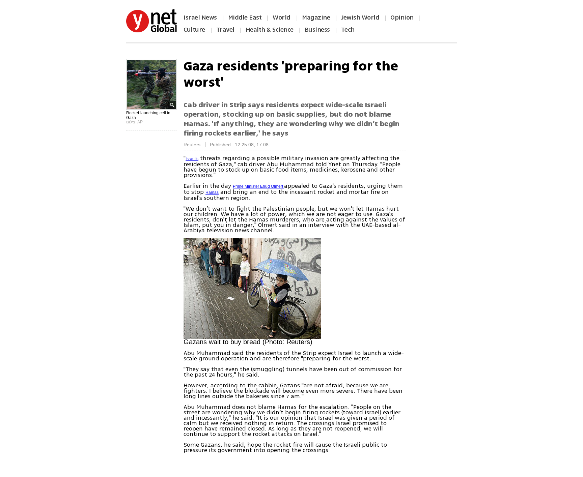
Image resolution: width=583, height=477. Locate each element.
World (282, 17)
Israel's (192, 158)
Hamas (212, 192)
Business (317, 29)
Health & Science (270, 29)
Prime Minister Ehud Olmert (258, 186)
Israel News (200, 17)
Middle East (245, 17)
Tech (348, 29)
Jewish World (360, 17)
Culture (194, 29)
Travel (225, 29)
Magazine (316, 17)
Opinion (402, 17)
